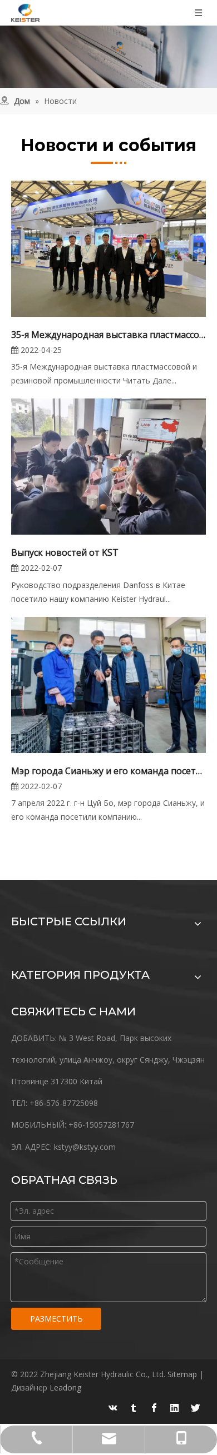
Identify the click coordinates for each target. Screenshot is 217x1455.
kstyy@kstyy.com (85, 1147)
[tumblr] (133, 1408)
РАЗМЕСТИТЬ (56, 1318)
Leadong (65, 1387)
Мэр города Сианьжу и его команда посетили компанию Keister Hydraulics (108, 771)
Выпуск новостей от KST (65, 552)
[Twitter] (195, 1408)
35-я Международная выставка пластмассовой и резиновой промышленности (108, 334)
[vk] (113, 1408)
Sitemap (182, 1374)
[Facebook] (154, 1408)
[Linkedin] (175, 1408)
